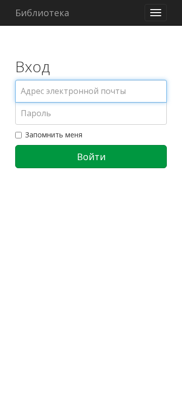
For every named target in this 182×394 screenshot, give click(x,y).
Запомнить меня (53, 134)
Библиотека (42, 13)
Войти (91, 157)
